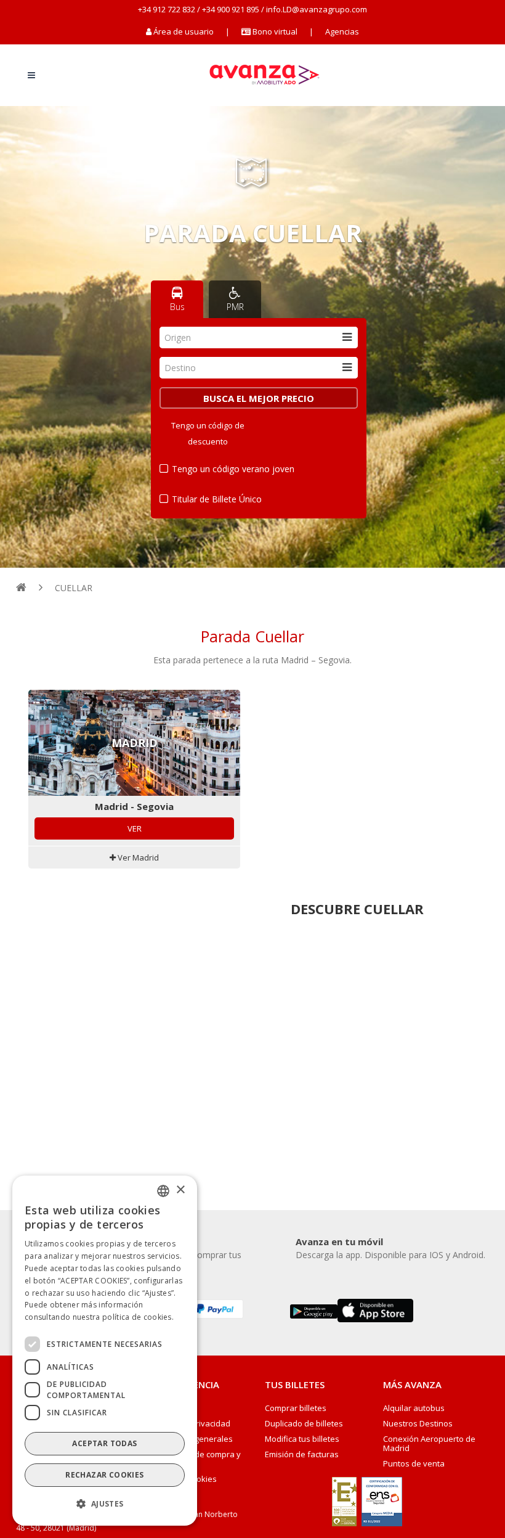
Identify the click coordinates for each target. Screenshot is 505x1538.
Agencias (342, 31)
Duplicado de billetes (304, 1423)
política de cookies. (138, 1317)
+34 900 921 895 (230, 9)
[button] (105, 1504)
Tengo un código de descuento (207, 433)
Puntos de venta (414, 1463)
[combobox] (259, 337)
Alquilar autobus (414, 1408)
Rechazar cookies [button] (104, 1475)
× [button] (180, 1190)
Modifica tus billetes (302, 1439)
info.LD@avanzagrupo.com (316, 9)
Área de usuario (184, 31)
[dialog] (104, 1351)
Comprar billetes (295, 1408)
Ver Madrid (137, 857)
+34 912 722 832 (166, 9)
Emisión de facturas (302, 1454)
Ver (134, 828)
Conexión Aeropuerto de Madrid (429, 1443)
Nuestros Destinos (418, 1423)
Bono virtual (274, 31)
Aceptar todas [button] (104, 1443)
